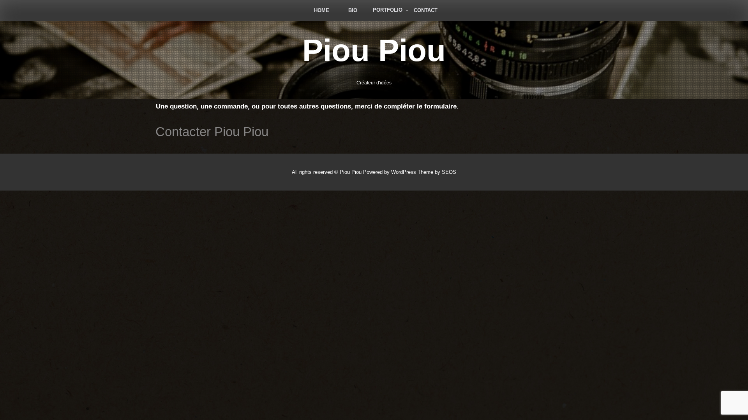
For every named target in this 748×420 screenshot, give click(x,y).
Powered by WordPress (389, 172)
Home (321, 10)
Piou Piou (374, 50)
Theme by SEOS (437, 172)
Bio (352, 10)
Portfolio (387, 10)
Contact (426, 10)
